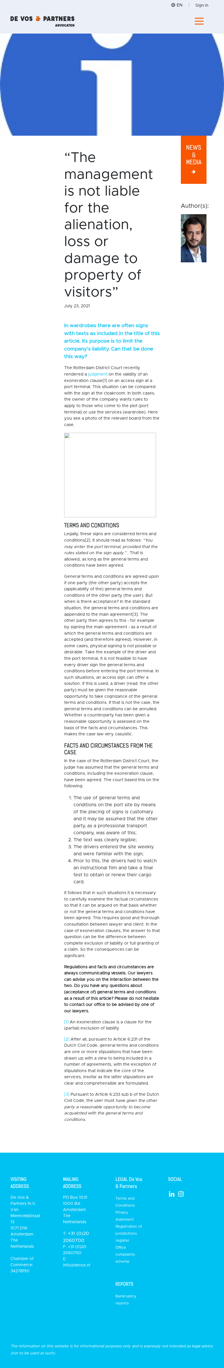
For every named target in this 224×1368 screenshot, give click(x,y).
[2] (66, 1039)
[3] (66, 1095)
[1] (66, 1022)
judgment (97, 374)
